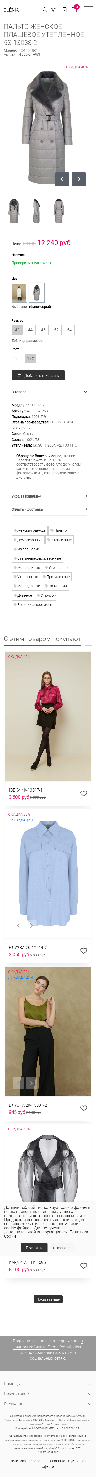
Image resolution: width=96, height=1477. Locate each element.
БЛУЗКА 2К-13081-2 (28, 1105)
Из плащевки (28, 549)
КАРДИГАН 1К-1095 (27, 1262)
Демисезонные (29, 539)
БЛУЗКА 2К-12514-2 (28, 947)
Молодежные (28, 567)
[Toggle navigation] (88, 9)
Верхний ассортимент (35, 604)
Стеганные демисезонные (39, 558)
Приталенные (58, 576)
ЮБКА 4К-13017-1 (26, 790)
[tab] (49, 392)
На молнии (57, 585)
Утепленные (61, 539)
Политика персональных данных (37, 1460)
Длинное (24, 595)
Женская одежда (31, 530)
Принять (34, 1247)
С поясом (48, 595)
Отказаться (62, 1247)
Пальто (60, 530)
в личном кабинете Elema (48, 1343)
